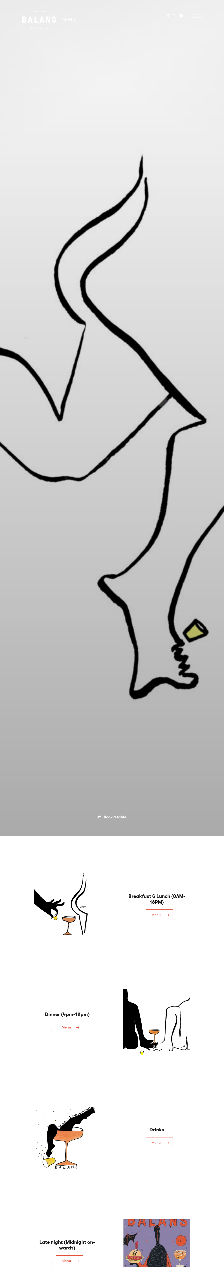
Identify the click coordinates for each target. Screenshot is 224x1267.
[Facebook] (181, 16)
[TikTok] (168, 16)
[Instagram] (174, 16)
